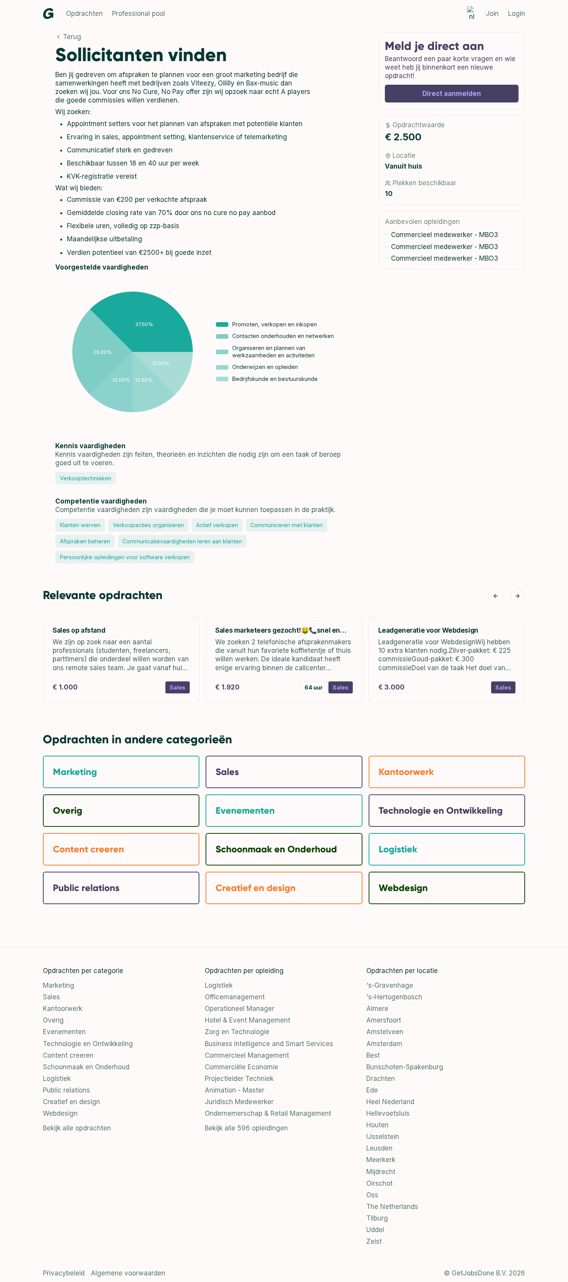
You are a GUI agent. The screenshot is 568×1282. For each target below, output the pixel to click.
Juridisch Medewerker (239, 1102)
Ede (372, 1090)
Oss (372, 1195)
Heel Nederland (390, 1102)
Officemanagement (235, 997)
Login (516, 13)
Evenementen (64, 1032)
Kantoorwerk (62, 1008)
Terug (72, 37)
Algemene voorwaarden (128, 1273)
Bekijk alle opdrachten (77, 1128)
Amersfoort (383, 1020)
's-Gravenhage (389, 985)
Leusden (379, 1148)
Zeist (374, 1241)
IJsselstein (382, 1136)
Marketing (58, 985)
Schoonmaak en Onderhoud (86, 1067)
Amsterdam (384, 1044)
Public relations (66, 1090)
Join (492, 13)
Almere (377, 1008)
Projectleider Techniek (239, 1078)
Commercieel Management (247, 1055)
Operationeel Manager (239, 1008)
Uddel (375, 1230)
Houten (377, 1125)
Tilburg (377, 1218)
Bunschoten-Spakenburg (404, 1067)
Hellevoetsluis (388, 1113)
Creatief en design (71, 1102)
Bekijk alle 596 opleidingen (246, 1128)
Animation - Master (234, 1090)
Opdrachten (84, 13)
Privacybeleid (64, 1273)
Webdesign (60, 1113)
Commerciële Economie (241, 1067)
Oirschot (379, 1183)
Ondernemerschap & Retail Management (268, 1113)
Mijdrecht (380, 1172)
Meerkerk (380, 1160)
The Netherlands (392, 1206)
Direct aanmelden (451, 93)
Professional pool (138, 13)
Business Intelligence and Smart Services (269, 1044)
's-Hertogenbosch (394, 997)
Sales (51, 997)
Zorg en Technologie (237, 1032)
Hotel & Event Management (247, 1020)
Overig (53, 1020)
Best (373, 1055)
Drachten (380, 1078)
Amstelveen (384, 1032)
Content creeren (68, 1055)
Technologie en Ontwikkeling (88, 1044)
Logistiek (57, 1078)
